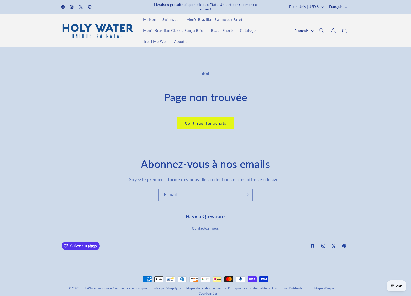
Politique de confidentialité (247, 288)
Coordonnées (208, 293)
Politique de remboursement (203, 288)
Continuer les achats (205, 123)
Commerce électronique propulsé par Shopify (145, 288)
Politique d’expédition (326, 288)
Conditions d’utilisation (289, 288)
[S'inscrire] (246, 195)
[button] (321, 30)
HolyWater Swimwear (96, 288)
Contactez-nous (205, 228)
